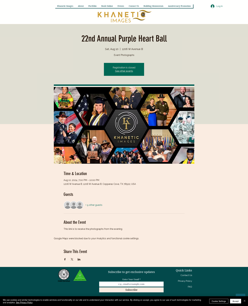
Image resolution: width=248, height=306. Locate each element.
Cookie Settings (219, 301)
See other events (124, 71)
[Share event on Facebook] (65, 259)
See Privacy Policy (24, 302)
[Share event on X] (72, 259)
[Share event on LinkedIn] (79, 259)
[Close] (244, 301)
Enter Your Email (130, 279)
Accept (235, 301)
